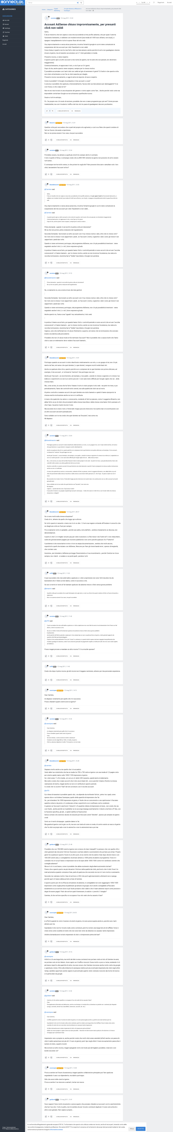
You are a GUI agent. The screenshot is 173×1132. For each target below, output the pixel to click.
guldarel (52, 844)
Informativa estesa (56, 1129)
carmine (53, 18)
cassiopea (53, 690)
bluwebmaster (54, 184)
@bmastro (48, 589)
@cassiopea (48, 724)
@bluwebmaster (50, 278)
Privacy (4, 1127)
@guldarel (47, 996)
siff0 (51, 573)
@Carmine (47, 189)
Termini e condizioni (11, 1127)
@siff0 (46, 621)
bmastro (52, 123)
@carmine (47, 766)
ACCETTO (141, 1128)
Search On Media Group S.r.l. (12, 1128)
